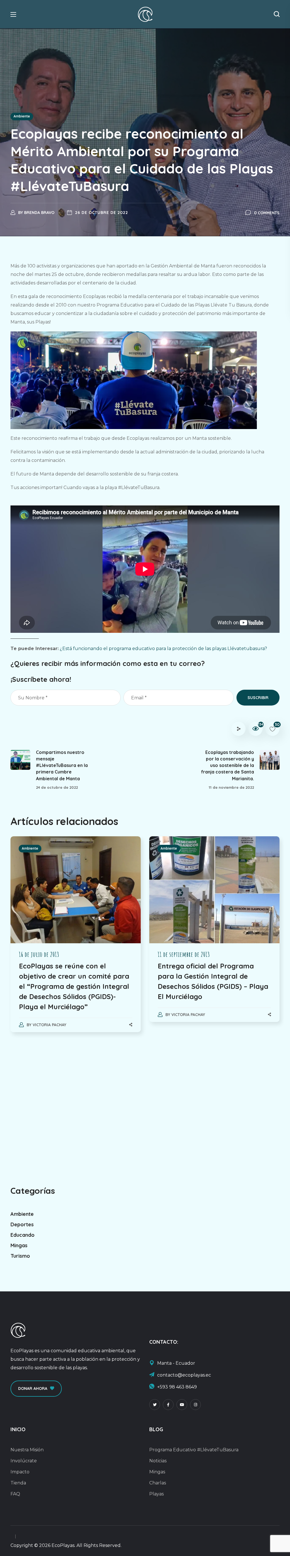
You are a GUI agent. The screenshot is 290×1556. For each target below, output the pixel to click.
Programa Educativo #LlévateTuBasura (193, 1449)
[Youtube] (181, 1404)
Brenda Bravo (39, 212)
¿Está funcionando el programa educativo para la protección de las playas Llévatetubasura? (163, 648)
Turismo (20, 1256)
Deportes (22, 1224)
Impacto (19, 1471)
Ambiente (22, 116)
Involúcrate (23, 1460)
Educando (22, 1235)
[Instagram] (195, 1404)
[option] (75, 939)
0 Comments (267, 212)
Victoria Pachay (49, 1024)
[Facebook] (168, 1404)
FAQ (15, 1494)
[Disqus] (145, 1114)
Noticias (158, 1460)
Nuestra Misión (27, 1449)
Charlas (157, 1483)
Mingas (18, 1245)
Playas (156, 1494)
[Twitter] (154, 1404)
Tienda (18, 1483)
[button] (277, 14)
